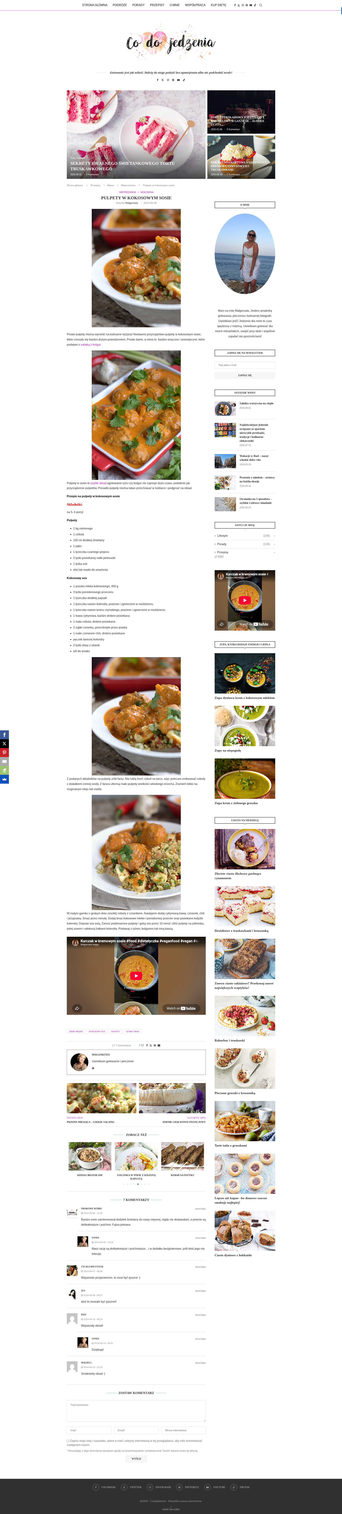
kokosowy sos (97, 1031)
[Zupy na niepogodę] (245, 726)
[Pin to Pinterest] (155, 1045)
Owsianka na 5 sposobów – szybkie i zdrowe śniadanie (256, 500)
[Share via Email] (159, 1045)
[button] (73, 134)
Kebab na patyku (136, 1175)
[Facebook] (235, 5)
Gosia (95, 1237)
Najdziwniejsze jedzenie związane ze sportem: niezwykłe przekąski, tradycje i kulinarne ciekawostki (254, 432)
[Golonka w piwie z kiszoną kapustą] (90, 1156)
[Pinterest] (247, 5)
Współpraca (195, 5)
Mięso (110, 185)
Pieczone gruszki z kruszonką (235, 1093)
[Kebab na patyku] (136, 1156)
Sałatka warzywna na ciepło (256, 403)
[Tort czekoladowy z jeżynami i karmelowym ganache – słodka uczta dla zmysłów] (241, 112)
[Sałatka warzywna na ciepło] (225, 408)
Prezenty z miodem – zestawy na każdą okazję (257, 479)
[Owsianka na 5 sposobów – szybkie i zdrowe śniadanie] (225, 504)
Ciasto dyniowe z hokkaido (233, 1255)
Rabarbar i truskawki (230, 1040)
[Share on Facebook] (147, 1045)
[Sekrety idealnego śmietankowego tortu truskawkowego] (136, 134)
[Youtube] (251, 5)
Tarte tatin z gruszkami (231, 1145)
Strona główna (94, 5)
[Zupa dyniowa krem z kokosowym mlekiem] (245, 673)
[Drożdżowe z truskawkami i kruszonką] (245, 906)
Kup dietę (218, 5)
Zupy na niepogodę (228, 750)
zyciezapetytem (92, 1266)
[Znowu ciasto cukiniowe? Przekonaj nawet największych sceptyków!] (245, 959)
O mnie (175, 5)
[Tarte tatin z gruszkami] (245, 1121)
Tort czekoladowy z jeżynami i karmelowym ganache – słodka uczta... (237, 121)
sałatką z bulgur (90, 344)
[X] (4, 743)
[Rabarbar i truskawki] (245, 1016)
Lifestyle (243, 535)
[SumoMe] (4, 779)
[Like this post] (142, 1045)
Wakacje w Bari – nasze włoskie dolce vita (254, 457)
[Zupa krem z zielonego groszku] (245, 778)
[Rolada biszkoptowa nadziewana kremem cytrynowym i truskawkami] (241, 157)
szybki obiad (98, 483)
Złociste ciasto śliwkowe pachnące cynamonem (238, 876)
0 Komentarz (92, 174)
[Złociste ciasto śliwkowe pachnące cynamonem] (245, 849)
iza (83, 1290)
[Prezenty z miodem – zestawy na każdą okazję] (225, 483)
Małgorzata (131, 202)
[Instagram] (243, 5)
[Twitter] (238, 5)
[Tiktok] (255, 5)
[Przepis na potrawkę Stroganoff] (182, 1156)
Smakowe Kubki (91, 1208)
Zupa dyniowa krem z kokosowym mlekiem (245, 698)
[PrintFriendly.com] (4, 770)
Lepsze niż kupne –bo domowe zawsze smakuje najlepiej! (241, 1200)
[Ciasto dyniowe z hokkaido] (245, 1231)
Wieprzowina (128, 185)
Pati (83, 1314)
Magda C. (86, 1362)
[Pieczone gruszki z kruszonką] (245, 1068)
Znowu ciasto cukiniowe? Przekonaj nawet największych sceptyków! (244, 986)
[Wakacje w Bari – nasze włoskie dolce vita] (225, 461)
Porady (138, 5)
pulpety (115, 1031)
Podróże (120, 5)
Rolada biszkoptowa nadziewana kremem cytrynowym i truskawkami (238, 166)
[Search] (261, 5)
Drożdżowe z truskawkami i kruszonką (241, 930)
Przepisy (157, 5)
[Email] (4, 761)
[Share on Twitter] (150, 1045)
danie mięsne (76, 1031)
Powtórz (200, 1209)
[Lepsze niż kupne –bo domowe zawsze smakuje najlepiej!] (245, 1174)
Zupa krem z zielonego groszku (236, 803)
